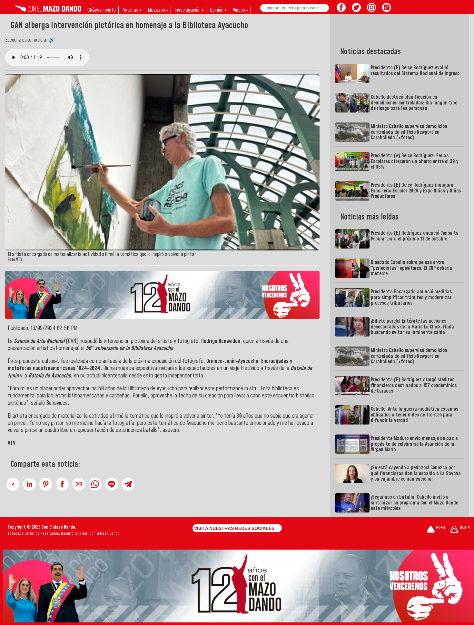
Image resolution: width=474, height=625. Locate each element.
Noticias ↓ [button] (131, 10)
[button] (12, 484)
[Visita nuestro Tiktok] (386, 10)
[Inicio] (48, 10)
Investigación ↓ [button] (188, 10)
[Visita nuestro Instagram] (371, 10)
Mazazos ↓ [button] (158, 10)
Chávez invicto (101, 10)
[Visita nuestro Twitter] (356, 10)
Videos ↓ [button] (240, 10)
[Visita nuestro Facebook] (341, 10)
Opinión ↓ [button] (218, 10)
